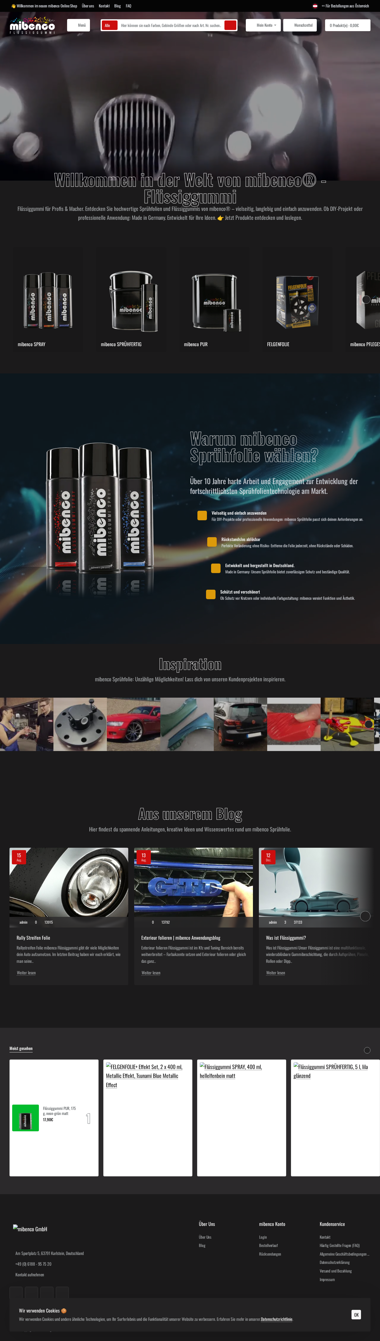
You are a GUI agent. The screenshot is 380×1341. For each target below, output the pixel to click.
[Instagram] (31, 1293)
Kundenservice (332, 1224)
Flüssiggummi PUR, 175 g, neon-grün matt (59, 1111)
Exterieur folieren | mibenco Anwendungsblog (180, 938)
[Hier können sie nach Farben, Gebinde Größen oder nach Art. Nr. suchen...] (230, 25)
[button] (45, 1126)
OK (356, 1314)
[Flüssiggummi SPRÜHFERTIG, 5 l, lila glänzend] (335, 1104)
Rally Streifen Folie (33, 938)
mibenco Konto (272, 1224)
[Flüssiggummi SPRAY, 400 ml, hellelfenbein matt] (242, 1104)
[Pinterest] (62, 1293)
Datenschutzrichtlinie (276, 1319)
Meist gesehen (21, 1048)
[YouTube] (46, 1293)
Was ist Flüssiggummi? (286, 938)
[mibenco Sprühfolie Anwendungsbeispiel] (26, 724)
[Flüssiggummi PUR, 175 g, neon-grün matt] (25, 1118)
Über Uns (207, 1224)
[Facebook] (16, 1293)
